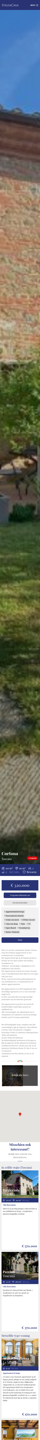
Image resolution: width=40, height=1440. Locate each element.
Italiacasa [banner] (12, 5)
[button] (20, 1114)
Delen (20, 940)
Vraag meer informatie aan (20, 895)
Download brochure (20, 903)
